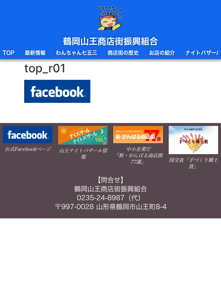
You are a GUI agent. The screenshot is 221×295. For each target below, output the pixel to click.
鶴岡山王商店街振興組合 (110, 41)
